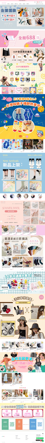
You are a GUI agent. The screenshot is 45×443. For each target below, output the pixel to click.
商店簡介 (17, 437)
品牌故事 (17, 436)
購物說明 (26, 436)
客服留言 (26, 437)
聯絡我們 (26, 439)
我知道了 (35, 398)
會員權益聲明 (27, 438)
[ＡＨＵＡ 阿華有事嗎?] (4, 3)
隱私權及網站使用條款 (18, 438)
